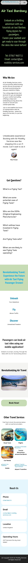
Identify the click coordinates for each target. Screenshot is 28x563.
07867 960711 (16, 55)
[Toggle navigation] (24, 2)
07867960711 (7, 500)
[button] (14, 189)
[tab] (14, 189)
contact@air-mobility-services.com (14, 60)
